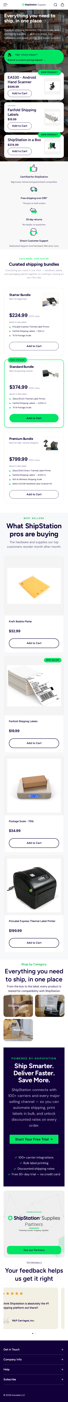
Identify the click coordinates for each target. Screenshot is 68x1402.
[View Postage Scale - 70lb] (34, 785)
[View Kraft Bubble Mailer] (34, 586)
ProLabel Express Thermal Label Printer (32, 921)
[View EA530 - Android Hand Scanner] (34, 86)
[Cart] (62, 5)
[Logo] (34, 4)
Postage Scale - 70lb (21, 821)
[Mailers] (18, 1030)
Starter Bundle (19, 295)
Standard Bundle (21, 367)
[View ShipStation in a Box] (34, 146)
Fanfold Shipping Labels (23, 721)
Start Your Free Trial (32, 1139)
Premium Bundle (21, 439)
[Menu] (5, 5)
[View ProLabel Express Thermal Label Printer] (34, 885)
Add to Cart (19, 93)
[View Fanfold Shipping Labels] (34, 117)
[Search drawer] (55, 5)
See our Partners (34, 1250)
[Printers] (50, 1006)
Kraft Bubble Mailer (20, 621)
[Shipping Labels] (18, 1006)
